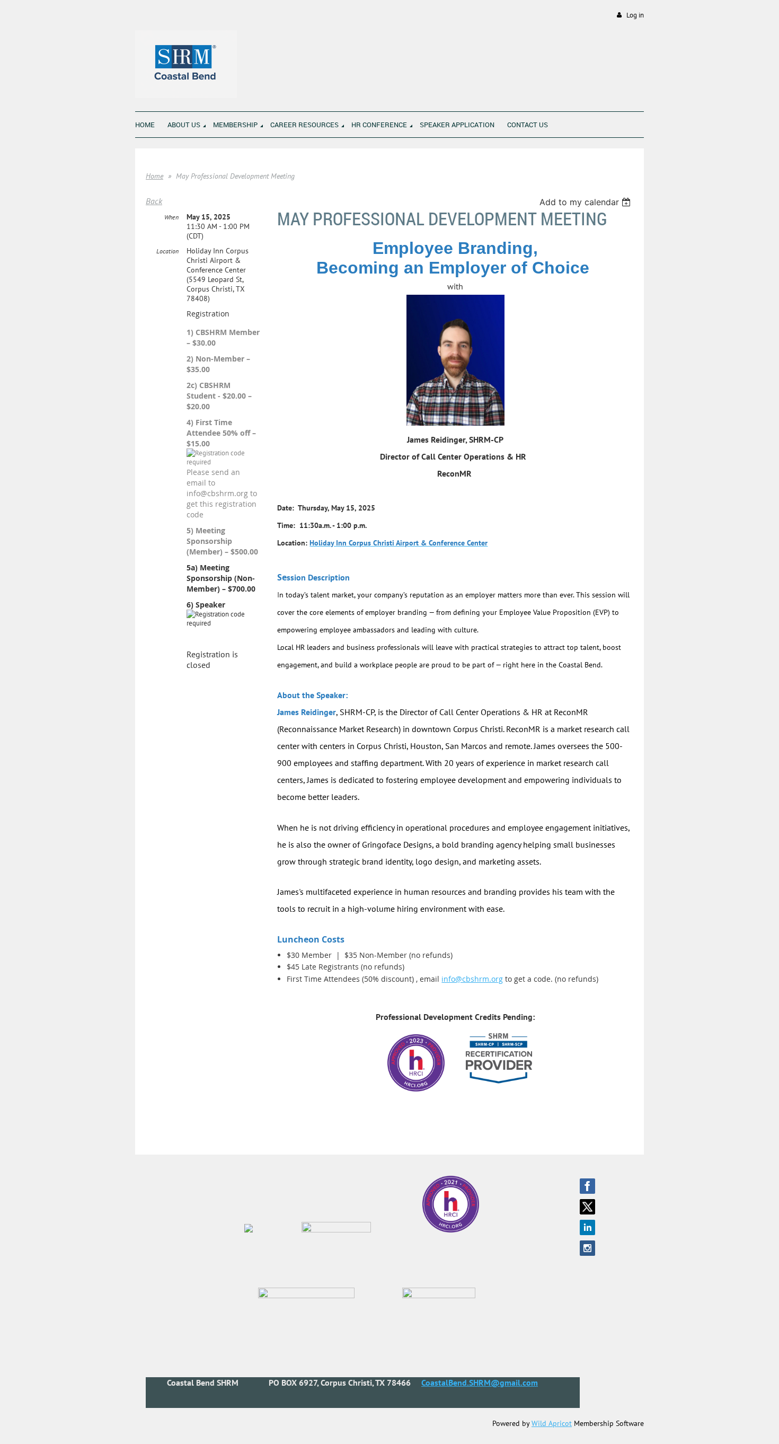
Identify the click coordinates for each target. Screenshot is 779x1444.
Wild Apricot (552, 1423)
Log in (635, 15)
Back (154, 201)
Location (167, 251)
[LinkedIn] (587, 1227)
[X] (587, 1206)
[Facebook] (587, 1186)
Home (154, 176)
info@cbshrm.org (472, 979)
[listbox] (586, 202)
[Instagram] (587, 1248)
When (171, 217)
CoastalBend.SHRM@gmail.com (479, 1382)
